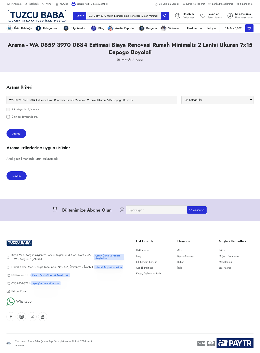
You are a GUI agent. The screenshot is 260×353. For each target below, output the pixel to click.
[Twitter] (32, 316)
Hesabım (183, 241)
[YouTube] (42, 316)
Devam (16, 176)
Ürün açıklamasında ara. (24, 117)
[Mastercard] (211, 343)
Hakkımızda (144, 241)
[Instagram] (21, 316)
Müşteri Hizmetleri (232, 241)
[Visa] (201, 343)
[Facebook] (10, 316)
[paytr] (235, 343)
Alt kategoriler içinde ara (25, 109)
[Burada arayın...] (165, 16)
